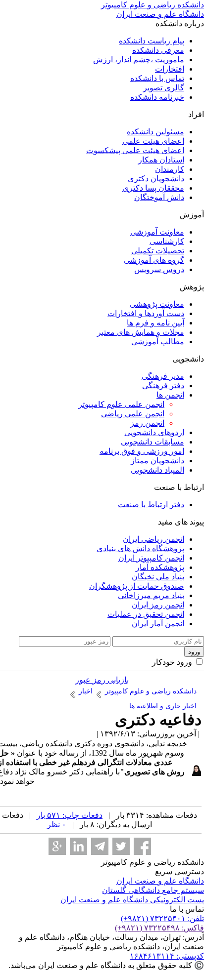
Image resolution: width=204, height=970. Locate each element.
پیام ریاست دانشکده (151, 41)
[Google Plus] (57, 846)
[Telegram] (99, 846)
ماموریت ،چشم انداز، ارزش (138, 59)
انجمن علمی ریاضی (132, 413)
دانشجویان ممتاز (157, 460)
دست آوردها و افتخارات (145, 313)
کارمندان (169, 169)
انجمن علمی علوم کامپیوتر (121, 404)
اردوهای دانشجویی (154, 432)
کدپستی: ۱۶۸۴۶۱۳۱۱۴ (167, 956)
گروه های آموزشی (154, 260)
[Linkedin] (78, 846)
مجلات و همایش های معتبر (140, 332)
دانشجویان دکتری (156, 178)
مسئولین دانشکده (155, 131)
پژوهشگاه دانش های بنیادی (140, 548)
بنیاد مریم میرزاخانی (151, 595)
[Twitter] (121, 846)
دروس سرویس (159, 269)
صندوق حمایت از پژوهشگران (136, 586)
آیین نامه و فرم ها (155, 323)
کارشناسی (167, 241)
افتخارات (169, 69)
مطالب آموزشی (157, 341)
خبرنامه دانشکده (157, 97)
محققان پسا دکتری (153, 188)
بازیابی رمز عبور (102, 680)
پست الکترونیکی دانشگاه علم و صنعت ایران (132, 899)
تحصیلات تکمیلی (157, 250)
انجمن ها (170, 395)
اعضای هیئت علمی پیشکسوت (135, 150)
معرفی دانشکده (158, 50)
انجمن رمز (147, 423)
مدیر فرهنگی (163, 376)
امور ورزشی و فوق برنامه (142, 451)
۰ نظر (56, 824)
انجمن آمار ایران (158, 623)
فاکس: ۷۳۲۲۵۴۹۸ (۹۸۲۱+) (159, 928)
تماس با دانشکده (157, 78)
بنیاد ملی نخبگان (158, 576)
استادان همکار (161, 160)
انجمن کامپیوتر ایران (151, 558)
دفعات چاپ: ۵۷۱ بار (69, 815)
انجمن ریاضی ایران (153, 539)
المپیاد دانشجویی (157, 470)
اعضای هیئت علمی (153, 141)
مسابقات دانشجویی (152, 442)
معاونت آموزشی (157, 232)
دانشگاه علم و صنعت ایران (160, 881)
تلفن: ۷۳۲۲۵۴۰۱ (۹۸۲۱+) (162, 918)
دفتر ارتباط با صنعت (151, 504)
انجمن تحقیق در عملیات (145, 614)
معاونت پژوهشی (157, 304)
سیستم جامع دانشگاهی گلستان (153, 890)
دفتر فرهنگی (163, 385)
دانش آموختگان (159, 197)
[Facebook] (142, 846)
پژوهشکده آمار (160, 567)
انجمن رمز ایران (158, 605)
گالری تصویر (163, 87)
